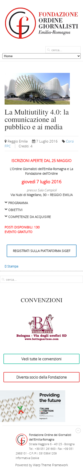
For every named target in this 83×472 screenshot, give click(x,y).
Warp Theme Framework (50, 465)
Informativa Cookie (27, 458)
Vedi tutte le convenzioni (41, 358)
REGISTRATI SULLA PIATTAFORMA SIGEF (41, 250)
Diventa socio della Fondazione (41, 377)
